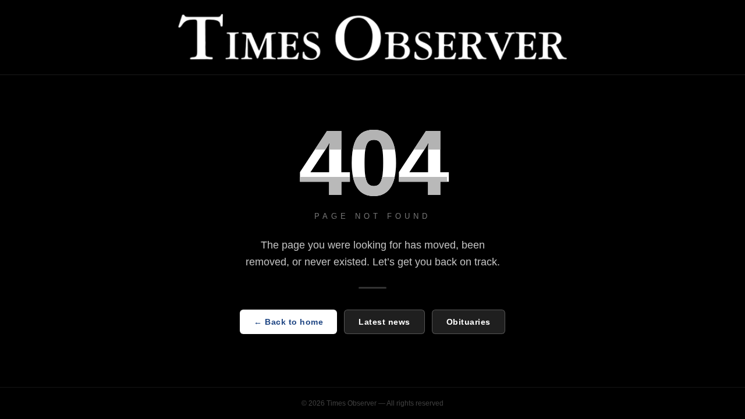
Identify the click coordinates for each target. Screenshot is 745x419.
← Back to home (288, 321)
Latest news (384, 321)
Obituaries (468, 321)
